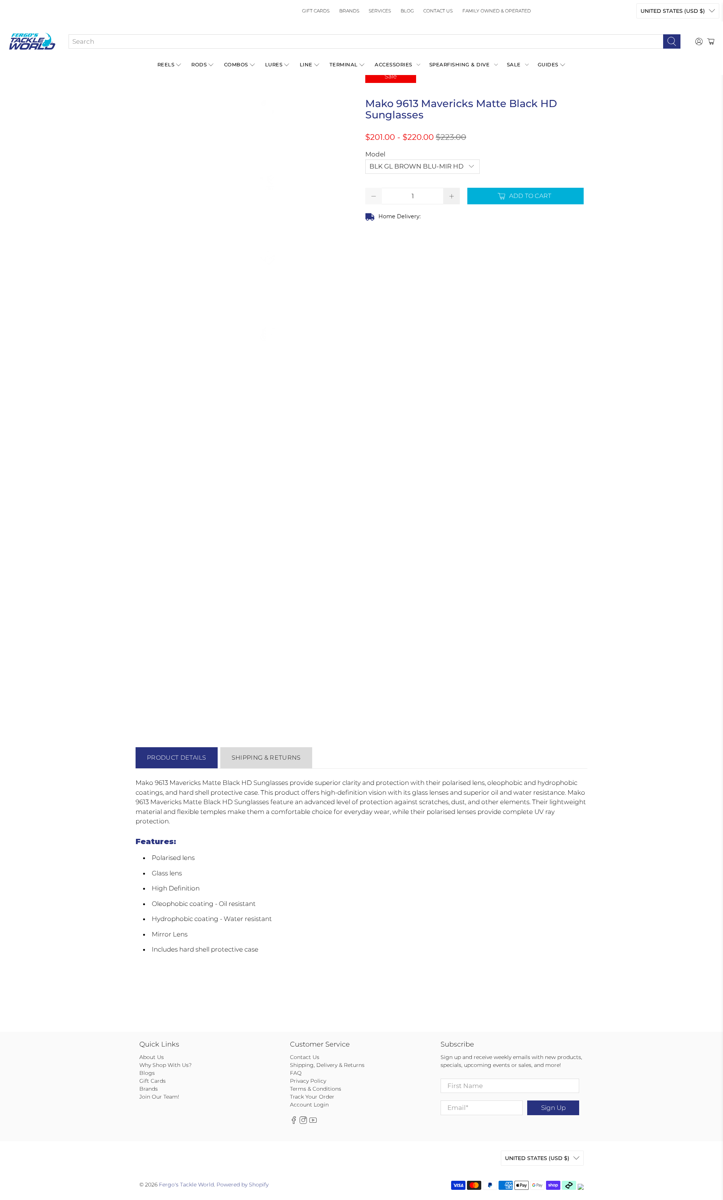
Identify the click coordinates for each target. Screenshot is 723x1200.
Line (306, 64)
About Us (151, 1057)
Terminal (343, 64)
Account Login (309, 1104)
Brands (349, 11)
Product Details (176, 757)
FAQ (296, 1073)
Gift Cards (315, 11)
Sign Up (553, 1107)
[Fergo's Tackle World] (32, 41)
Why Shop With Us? (165, 1065)
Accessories (393, 64)
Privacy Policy (308, 1080)
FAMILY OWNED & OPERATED (496, 11)
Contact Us (438, 11)
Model (375, 154)
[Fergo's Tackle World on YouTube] (313, 1122)
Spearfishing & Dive (459, 64)
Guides (548, 64)
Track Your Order (312, 1096)
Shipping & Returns (266, 757)
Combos (236, 64)
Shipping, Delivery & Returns (327, 1065)
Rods (199, 64)
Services (380, 11)
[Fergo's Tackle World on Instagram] (303, 1122)
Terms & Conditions (315, 1088)
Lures (274, 64)
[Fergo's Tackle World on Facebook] (293, 1122)
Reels (166, 64)
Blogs (147, 1073)
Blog (407, 11)
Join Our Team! (159, 1096)
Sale (514, 64)
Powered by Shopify (242, 1184)
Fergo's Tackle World (186, 1184)
